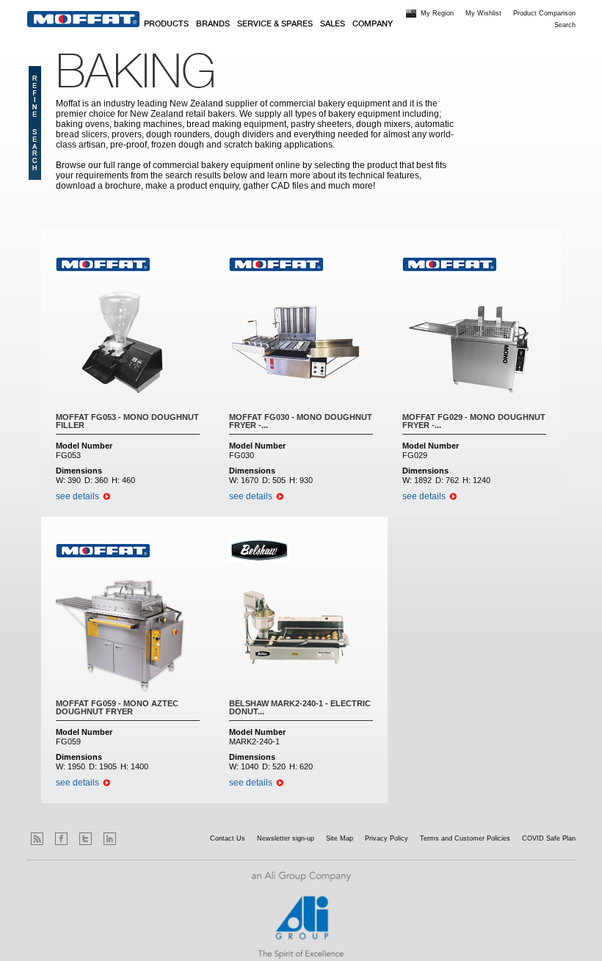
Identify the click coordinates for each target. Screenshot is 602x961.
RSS (37, 839)
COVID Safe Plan (549, 838)
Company (372, 24)
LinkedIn (110, 839)
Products (166, 24)
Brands (213, 24)
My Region (437, 13)
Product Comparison (544, 13)
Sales (332, 24)
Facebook (61, 839)
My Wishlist (483, 13)
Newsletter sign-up (285, 838)
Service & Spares (275, 24)
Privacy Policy (386, 838)
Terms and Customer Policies (465, 838)
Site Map (339, 838)
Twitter (85, 839)
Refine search (35, 123)
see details (77, 496)
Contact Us (227, 838)
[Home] (83, 19)
